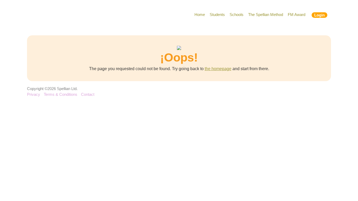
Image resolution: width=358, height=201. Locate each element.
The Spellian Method (265, 14)
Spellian (57, 15)
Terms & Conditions (60, 94)
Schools (236, 14)
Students (217, 14)
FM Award (296, 14)
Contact (87, 94)
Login (319, 15)
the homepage (218, 68)
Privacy (33, 94)
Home (199, 14)
